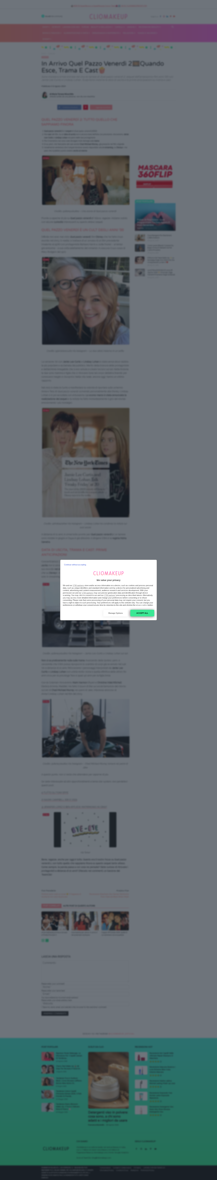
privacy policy (141, 605)
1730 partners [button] (78, 585)
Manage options (115, 613)
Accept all (142, 613)
